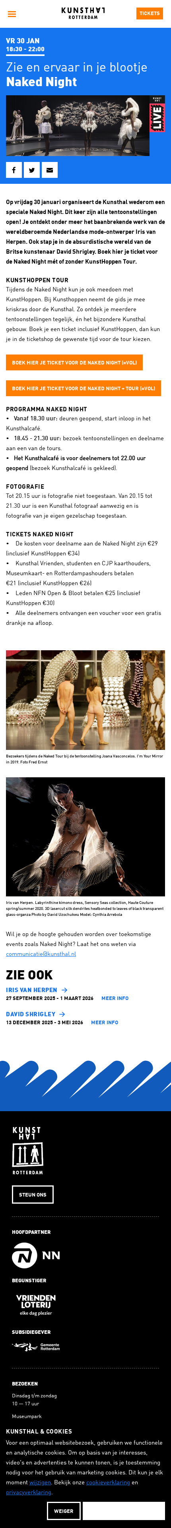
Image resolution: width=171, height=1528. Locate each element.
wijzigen (40, 1483)
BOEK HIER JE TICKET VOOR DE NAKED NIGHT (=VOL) (74, 363)
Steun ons (33, 1195)
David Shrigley (30, 1015)
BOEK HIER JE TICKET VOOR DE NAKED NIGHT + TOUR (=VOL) (83, 388)
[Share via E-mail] (50, 170)
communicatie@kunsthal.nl (41, 955)
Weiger (64, 1511)
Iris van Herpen (32, 991)
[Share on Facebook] (14, 170)
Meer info (114, 998)
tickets (150, 13)
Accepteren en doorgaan (124, 1511)
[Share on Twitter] (32, 170)
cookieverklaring (108, 1483)
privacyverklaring (28, 1493)
